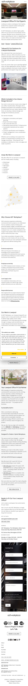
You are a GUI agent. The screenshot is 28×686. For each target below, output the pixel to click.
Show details (20, 349)
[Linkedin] (11, 640)
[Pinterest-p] (19, 640)
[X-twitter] (17, 640)
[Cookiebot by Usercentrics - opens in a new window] (20, 327)
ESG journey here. (15, 301)
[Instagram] (9, 640)
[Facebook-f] (13, 640)
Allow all (14, 353)
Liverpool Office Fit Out (16, 43)
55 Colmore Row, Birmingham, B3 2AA (11, 532)
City (6, 567)
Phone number (7, 574)
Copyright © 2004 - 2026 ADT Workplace (12, 675)
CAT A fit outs (7, 466)
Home (2, 43)
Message (7, 582)
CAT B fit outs (7, 473)
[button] (25, 1)
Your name (7, 551)
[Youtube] (15, 640)
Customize (13, 357)
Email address (7, 559)
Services (8, 43)
